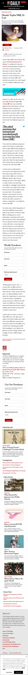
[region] (14, 665)
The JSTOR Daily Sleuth (9, 642)
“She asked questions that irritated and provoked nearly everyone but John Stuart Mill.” (11, 133)
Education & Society (7, 12)
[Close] (26, 656)
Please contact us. (7, 340)
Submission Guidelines (9, 638)
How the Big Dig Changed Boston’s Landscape (14, 470)
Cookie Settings (9, 672)
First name (7, 252)
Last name (7, 259)
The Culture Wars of (13, 467)
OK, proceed (18, 672)
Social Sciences (8, 577)
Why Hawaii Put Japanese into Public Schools (12, 497)
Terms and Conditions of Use (15, 653)
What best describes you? (11, 272)
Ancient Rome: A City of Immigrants (11, 465)
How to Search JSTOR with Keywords (13, 525)
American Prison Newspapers (11, 646)
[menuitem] (23, 2)
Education (6, 493)
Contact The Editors (8, 633)
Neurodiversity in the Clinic (9, 473)
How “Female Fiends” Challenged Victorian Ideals (13, 448)
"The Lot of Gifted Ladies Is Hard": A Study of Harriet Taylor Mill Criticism (14, 369)
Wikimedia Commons (14, 41)
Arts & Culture (6, 445)
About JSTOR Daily (8, 631)
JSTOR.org (5, 653)
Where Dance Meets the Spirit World (13, 580)
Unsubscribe (6, 640)
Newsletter (24, 2)
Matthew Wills (7, 48)
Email (5, 265)
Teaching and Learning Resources (12, 644)
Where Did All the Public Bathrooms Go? (13, 462)
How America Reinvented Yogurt (11, 552)
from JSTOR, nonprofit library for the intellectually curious (14, 7)
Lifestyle (6, 549)
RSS (4, 648)
